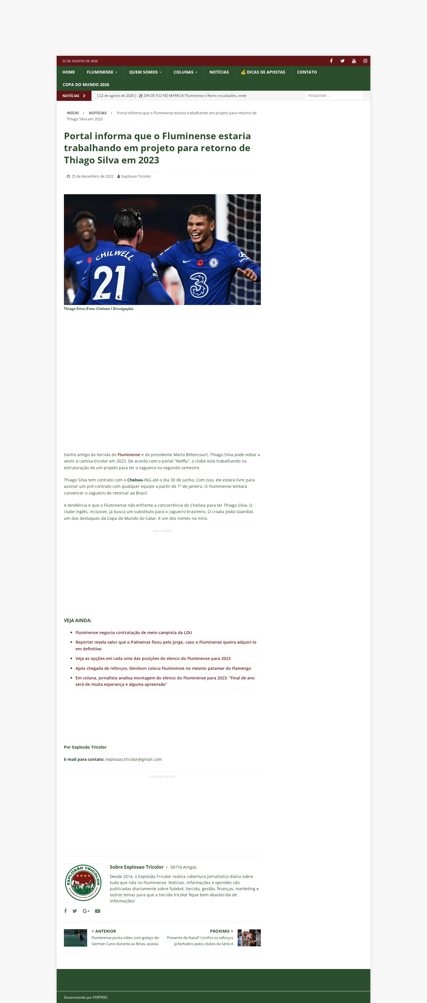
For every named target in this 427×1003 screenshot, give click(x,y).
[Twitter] (343, 61)
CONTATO (307, 72)
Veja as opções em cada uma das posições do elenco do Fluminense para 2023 (153, 658)
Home (68, 72)
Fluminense (100, 72)
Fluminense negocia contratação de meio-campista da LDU (134, 632)
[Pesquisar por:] (334, 95)
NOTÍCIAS (219, 72)
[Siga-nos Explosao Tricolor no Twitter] (72, 911)
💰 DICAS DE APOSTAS (263, 72)
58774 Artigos (183, 867)
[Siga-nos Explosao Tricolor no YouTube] (95, 911)
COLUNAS (183, 72)
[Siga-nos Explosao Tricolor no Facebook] (65, 911)
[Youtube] (354, 61)
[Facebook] (331, 61)
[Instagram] (365, 61)
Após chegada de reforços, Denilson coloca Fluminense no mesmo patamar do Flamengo (163, 668)
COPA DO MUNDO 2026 (86, 84)
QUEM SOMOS (143, 72)
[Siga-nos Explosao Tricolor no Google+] (83, 911)
